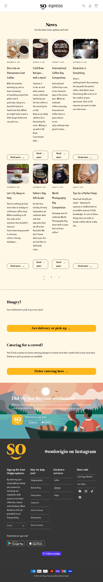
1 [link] (44, 277)
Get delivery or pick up (51, 328)
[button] (6, 6)
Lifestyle (57, 488)
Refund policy (36, 518)
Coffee (56, 480)
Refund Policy (36, 488)
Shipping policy (36, 480)
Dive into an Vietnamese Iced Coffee (16, 73)
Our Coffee (82, 484)
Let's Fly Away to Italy (16, 196)
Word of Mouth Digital (62, 576)
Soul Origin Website (85, 477)
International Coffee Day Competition (59, 73)
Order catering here (51, 371)
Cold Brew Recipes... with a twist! (39, 73)
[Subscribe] (23, 526)
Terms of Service (37, 510)
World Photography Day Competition (59, 200)
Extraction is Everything (79, 70)
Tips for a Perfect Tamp (85, 193)
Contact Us (35, 503)
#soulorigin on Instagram (70, 451)
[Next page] (59, 277)
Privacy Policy (36, 495)
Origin (56, 495)
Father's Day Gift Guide (39, 196)
